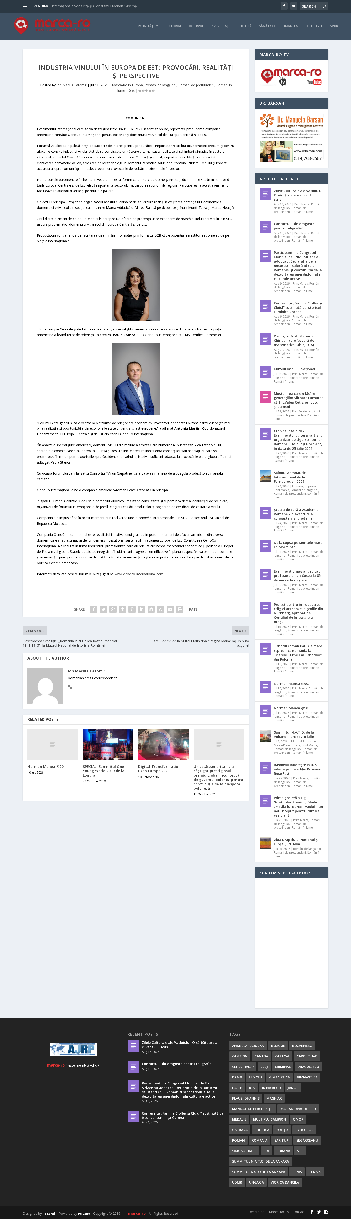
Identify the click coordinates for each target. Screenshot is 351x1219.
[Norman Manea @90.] (52, 744)
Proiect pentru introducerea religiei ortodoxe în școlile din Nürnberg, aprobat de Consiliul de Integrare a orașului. (298, 613)
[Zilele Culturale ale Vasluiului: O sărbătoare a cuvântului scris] (265, 194)
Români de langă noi (160, 85)
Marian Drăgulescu (298, 1108)
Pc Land (49, 1213)
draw (237, 1077)
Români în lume (302, 212)
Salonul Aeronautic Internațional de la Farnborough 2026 (290, 477)
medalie (239, 1119)
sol (266, 1151)
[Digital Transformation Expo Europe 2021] (163, 744)
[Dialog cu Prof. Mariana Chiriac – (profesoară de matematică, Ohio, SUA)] (265, 339)
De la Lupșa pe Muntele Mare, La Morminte (298, 544)
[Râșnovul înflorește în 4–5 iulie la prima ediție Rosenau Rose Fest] (265, 768)
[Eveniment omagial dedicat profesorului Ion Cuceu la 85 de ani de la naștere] (265, 574)
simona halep (244, 1151)
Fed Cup (255, 1077)
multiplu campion (269, 1119)
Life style (315, 26)
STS (300, 1151)
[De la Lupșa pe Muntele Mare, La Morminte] (265, 546)
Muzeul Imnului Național (294, 369)
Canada (261, 1056)
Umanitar (291, 26)
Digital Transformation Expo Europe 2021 (159, 768)
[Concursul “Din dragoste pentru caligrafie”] (265, 227)
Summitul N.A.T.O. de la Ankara (260, 1161)
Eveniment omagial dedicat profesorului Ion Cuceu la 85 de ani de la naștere (297, 575)
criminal (283, 1066)
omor (298, 1119)
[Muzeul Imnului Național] (265, 372)
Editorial (174, 26)
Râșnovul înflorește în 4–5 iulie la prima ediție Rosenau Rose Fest (297, 769)
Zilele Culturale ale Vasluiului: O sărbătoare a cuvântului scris (298, 195)
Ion (252, 1087)
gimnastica (307, 1077)
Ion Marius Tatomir (71, 85)
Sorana (283, 1151)
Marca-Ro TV (279, 1211)
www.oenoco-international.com (139, 574)
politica (262, 1129)
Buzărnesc (302, 1045)
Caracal (282, 1056)
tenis (297, 1172)
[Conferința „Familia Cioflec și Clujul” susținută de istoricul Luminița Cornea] (265, 306)
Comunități (144, 26)
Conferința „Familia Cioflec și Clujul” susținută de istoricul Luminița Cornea (298, 307)
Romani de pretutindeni (196, 85)
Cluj (264, 1066)
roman (238, 1140)
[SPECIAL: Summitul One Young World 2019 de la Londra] (108, 744)
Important (312, 486)
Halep (237, 1087)
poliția (282, 1129)
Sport (335, 26)
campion (240, 1056)
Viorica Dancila (285, 1182)
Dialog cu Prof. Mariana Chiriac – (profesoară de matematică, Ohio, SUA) (294, 340)
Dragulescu (308, 1066)
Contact (299, 1211)
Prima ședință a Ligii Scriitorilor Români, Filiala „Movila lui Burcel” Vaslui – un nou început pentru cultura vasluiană (298, 807)
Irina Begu (271, 1087)
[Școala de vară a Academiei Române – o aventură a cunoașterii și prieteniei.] (265, 513)
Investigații (220, 26)
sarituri (281, 1140)
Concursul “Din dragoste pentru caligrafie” (294, 226)
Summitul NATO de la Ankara (258, 1172)
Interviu (196, 26)
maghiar (274, 1098)
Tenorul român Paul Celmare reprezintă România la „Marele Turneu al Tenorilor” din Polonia (298, 652)
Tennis (315, 1172)
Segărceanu (307, 1140)
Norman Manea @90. (46, 766)
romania (259, 1140)
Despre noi (256, 1211)
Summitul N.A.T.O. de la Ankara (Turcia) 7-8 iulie (294, 734)
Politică (245, 26)
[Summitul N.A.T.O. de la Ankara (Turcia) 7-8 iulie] (265, 736)
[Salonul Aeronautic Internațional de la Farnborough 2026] (265, 476)
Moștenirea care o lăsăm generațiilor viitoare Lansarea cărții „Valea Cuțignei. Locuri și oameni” (299, 400)
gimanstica (279, 1077)
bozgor (278, 1045)
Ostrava (240, 1129)
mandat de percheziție (252, 1108)
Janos (293, 1087)
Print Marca (302, 204)
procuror (304, 1129)
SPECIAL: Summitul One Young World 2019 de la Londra (103, 770)
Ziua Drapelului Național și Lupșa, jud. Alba (296, 841)
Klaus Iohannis (246, 1098)
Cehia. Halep (243, 1066)
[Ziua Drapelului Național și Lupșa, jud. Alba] (265, 843)
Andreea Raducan (248, 1045)
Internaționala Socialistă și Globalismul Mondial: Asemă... (95, 6)
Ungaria (256, 1182)
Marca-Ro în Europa (127, 85)
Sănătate (267, 26)
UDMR (237, 1182)
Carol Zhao (307, 1056)
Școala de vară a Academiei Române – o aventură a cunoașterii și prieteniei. (296, 513)
